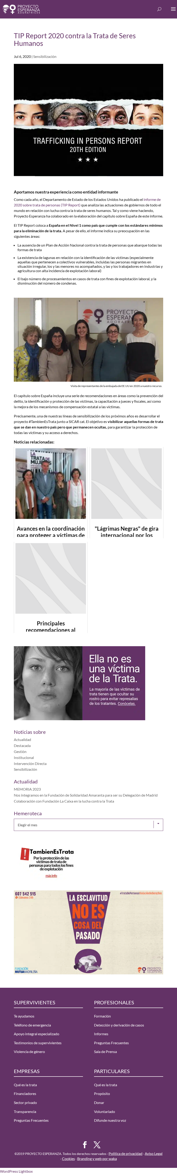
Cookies (68, 1158)
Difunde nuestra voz (110, 1120)
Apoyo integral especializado (36, 1034)
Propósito (102, 1094)
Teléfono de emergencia (32, 1025)
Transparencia (25, 1111)
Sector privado (25, 1102)
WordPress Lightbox (16, 1171)
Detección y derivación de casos (119, 1025)
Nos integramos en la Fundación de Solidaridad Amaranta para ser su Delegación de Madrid (86, 795)
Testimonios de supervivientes (38, 1043)
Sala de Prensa (105, 1052)
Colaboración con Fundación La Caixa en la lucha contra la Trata (64, 801)
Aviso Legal (153, 1153)
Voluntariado (104, 1111)
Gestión (20, 751)
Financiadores (25, 1094)
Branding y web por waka (97, 1158)
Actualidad (22, 739)
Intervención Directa (30, 763)
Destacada (22, 745)
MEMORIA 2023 (27, 789)
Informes (101, 1034)
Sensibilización (44, 56)
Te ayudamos (24, 1016)
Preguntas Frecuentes (111, 1043)
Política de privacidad (125, 1153)
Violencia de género (29, 1052)
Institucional (24, 757)
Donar (99, 1102)
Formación (102, 1016)
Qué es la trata (25, 1085)
